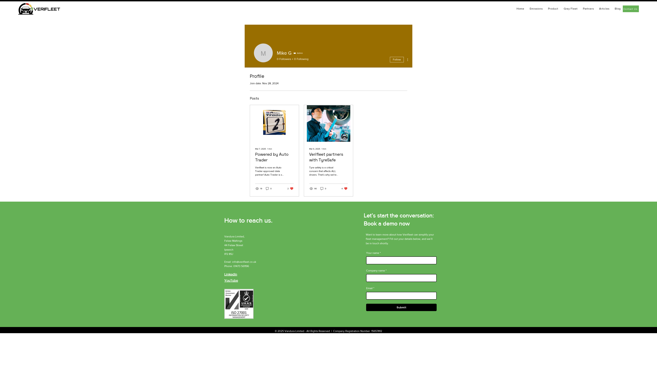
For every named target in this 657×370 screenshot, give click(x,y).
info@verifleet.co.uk (244, 261)
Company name (376, 270)
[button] (604, 8)
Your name (373, 252)
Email (370, 288)
